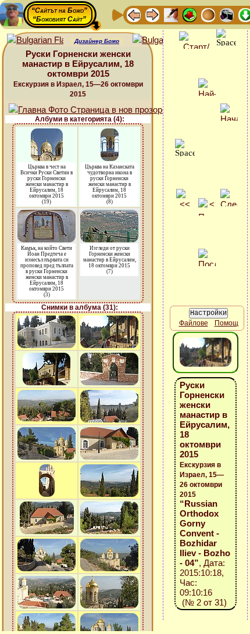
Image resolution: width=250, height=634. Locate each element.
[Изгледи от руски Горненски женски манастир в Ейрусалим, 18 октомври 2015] (109, 215)
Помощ (226, 323)
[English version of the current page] (35, 40)
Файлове (193, 323)
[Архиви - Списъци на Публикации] (171, 14)
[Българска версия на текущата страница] (160, 40)
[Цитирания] (190, 14)
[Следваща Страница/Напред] (152, 14)
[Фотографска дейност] (227, 14)
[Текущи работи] (208, 14)
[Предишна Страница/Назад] (134, 14)
